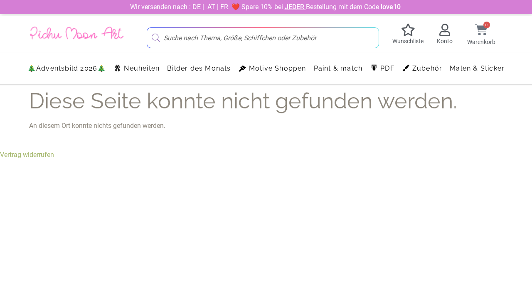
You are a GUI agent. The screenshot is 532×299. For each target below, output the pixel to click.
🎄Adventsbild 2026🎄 (66, 68)
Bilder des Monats (199, 68)
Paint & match (338, 68)
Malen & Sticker (477, 68)
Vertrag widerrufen (27, 155)
